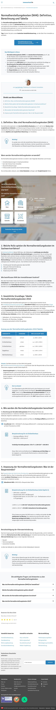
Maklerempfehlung (32, 682)
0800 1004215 (17, 684)
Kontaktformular (40, 216)
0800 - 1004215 (39, 198)
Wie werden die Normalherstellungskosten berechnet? (19, 110)
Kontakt (16, 688)
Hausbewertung (5, 640)
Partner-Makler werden (6, 688)
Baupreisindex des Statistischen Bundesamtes (16, 473)
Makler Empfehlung (25, 645)
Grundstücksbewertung (7, 645)
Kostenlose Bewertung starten (13, 229)
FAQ (15, 690)
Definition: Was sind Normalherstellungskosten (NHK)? (20, 101)
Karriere (3, 686)
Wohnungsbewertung (7, 643)
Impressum (48, 708)
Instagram (45, 684)
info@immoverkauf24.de (43, 207)
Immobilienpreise (32, 688)
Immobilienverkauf (32, 686)
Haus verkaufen (24, 637)
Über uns (3, 682)
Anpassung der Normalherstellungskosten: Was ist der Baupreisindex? (24, 113)
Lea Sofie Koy (19, 87)
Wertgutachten (42, 640)
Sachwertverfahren (8, 252)
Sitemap (53, 708)
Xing (44, 686)
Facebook (44, 682)
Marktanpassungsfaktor (44, 637)
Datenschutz (42, 708)
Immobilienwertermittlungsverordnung (13, 304)
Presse (2, 684)
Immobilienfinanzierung (33, 690)
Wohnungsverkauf (25, 640)
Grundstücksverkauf (25, 643)
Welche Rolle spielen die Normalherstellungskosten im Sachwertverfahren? (25, 104)
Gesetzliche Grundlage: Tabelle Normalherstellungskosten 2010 (22, 107)
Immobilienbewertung (7, 637)
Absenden (50, 662)
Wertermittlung (42, 645)
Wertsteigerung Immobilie (45, 643)
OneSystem (3, 690)
